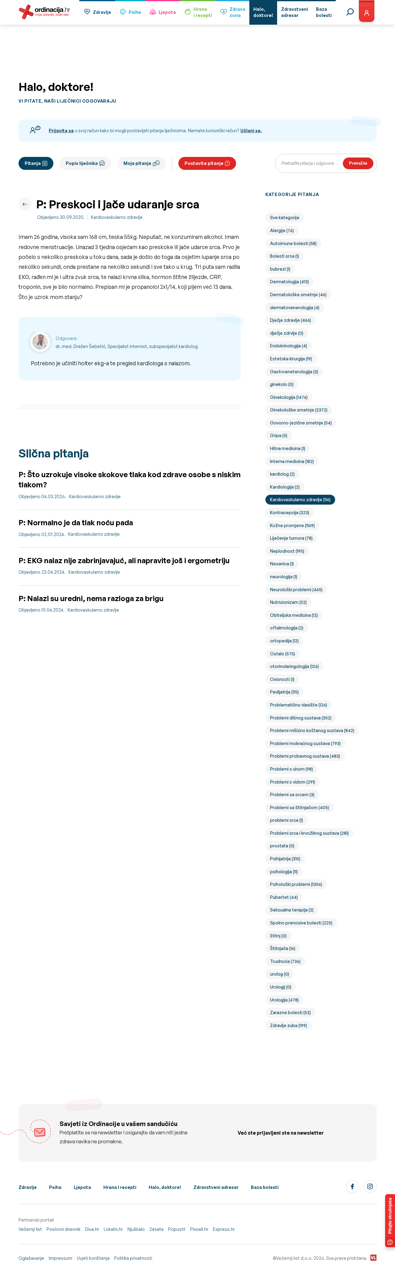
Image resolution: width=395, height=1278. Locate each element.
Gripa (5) (278, 435)
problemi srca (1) (286, 820)
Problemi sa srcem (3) (292, 794)
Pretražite (358, 163)
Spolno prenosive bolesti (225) (301, 922)
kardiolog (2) (282, 474)
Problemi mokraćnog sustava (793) (305, 743)
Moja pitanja (137, 163)
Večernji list (30, 1229)
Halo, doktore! (165, 1187)
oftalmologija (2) (286, 627)
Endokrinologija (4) (288, 345)
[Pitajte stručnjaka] (390, 1220)
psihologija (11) (284, 871)
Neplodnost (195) (287, 551)
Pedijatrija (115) (284, 691)
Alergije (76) (282, 230)
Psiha (135, 12)
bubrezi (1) (280, 269)
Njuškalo (136, 1229)
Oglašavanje (31, 1258)
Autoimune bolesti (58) (293, 243)
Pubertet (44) (284, 897)
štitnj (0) (278, 935)
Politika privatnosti (133, 1258)
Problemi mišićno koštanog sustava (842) (312, 730)
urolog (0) (279, 974)
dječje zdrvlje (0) (286, 333)
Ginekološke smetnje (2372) (298, 409)
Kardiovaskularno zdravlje (117, 217)
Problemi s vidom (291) (292, 781)
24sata (156, 1229)
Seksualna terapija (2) (292, 909)
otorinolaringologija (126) (294, 666)
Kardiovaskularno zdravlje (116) (300, 499)
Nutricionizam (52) (288, 602)
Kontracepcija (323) (289, 512)
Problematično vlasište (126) (298, 704)
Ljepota (167, 12)
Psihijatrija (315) (285, 858)
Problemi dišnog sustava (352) (300, 717)
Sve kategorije (284, 217)
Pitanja (33, 163)
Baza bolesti (265, 1187)
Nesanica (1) (282, 563)
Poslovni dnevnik (64, 1229)
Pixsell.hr (199, 1229)
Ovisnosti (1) (282, 679)
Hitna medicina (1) (287, 448)
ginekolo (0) (281, 384)
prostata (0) (282, 845)
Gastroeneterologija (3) (294, 371)
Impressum (60, 1258)
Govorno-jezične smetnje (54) (301, 422)
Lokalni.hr (113, 1229)
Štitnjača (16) (282, 948)
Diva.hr (92, 1229)
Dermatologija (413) (289, 281)
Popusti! (176, 1229)
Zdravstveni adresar (216, 1187)
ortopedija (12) (284, 640)
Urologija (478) (284, 999)
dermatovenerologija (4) (294, 307)
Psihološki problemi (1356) (296, 884)
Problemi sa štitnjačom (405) (299, 807)
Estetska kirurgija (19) (291, 358)
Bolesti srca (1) (284, 256)
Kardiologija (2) (285, 486)
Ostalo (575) (282, 653)
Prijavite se (61, 130)
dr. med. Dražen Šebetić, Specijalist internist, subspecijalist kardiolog (127, 346)
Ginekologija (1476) (289, 397)
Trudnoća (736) (285, 961)
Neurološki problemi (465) (296, 589)
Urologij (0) (280, 986)
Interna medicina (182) (292, 461)
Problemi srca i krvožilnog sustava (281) (309, 833)
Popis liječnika (82, 163)
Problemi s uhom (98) (291, 769)
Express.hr (224, 1229)
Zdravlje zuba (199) (288, 1025)
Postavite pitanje (204, 163)
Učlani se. (251, 130)
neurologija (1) (283, 576)
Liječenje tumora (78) (291, 538)
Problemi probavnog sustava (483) (305, 756)
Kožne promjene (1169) (292, 525)
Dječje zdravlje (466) (290, 320)
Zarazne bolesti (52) (290, 1012)
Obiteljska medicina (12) (294, 615)
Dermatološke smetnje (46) (298, 294)
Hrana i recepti (119, 1187)
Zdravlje (102, 12)
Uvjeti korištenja (93, 1258)
